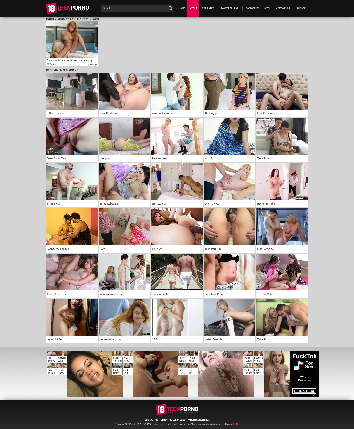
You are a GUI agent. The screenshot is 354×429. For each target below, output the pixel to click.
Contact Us (151, 419)
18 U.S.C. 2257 (177, 419)
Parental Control (199, 419)
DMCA (164, 419)
